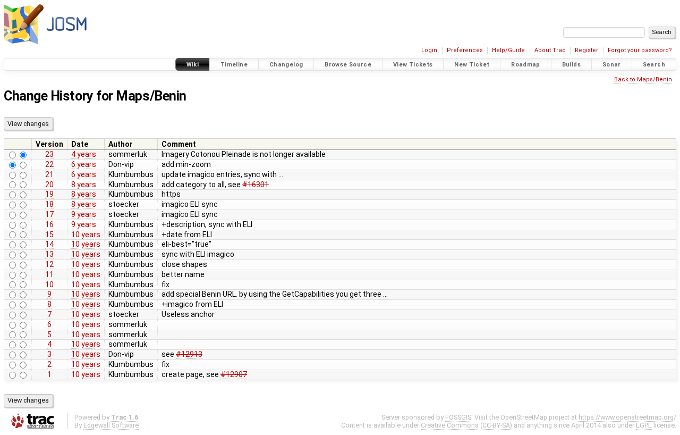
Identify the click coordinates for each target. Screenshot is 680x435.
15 (49, 234)
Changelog (286, 64)
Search (654, 64)
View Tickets (413, 64)
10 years (85, 234)
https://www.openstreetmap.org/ (627, 417)
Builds (571, 64)
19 (49, 194)
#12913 (189, 354)
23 (49, 154)
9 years (83, 214)
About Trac (550, 50)
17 (49, 214)
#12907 (233, 374)
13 (49, 254)
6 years (83, 164)
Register (586, 50)
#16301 (255, 184)
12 (49, 264)
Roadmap (525, 64)
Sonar (611, 64)
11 (49, 274)
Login (429, 50)
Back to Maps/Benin (643, 79)
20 (49, 184)
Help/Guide (508, 50)
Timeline (234, 64)
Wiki (192, 64)
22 (49, 164)
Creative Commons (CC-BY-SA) (466, 425)
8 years (83, 184)
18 (49, 204)
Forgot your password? (640, 50)
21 (49, 174)
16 (49, 224)
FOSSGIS (458, 417)
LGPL (644, 425)
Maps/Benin (151, 96)
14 (49, 244)
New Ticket (471, 64)
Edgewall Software (111, 425)
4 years (83, 154)
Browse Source (348, 64)
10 (49, 284)
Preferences (465, 50)
